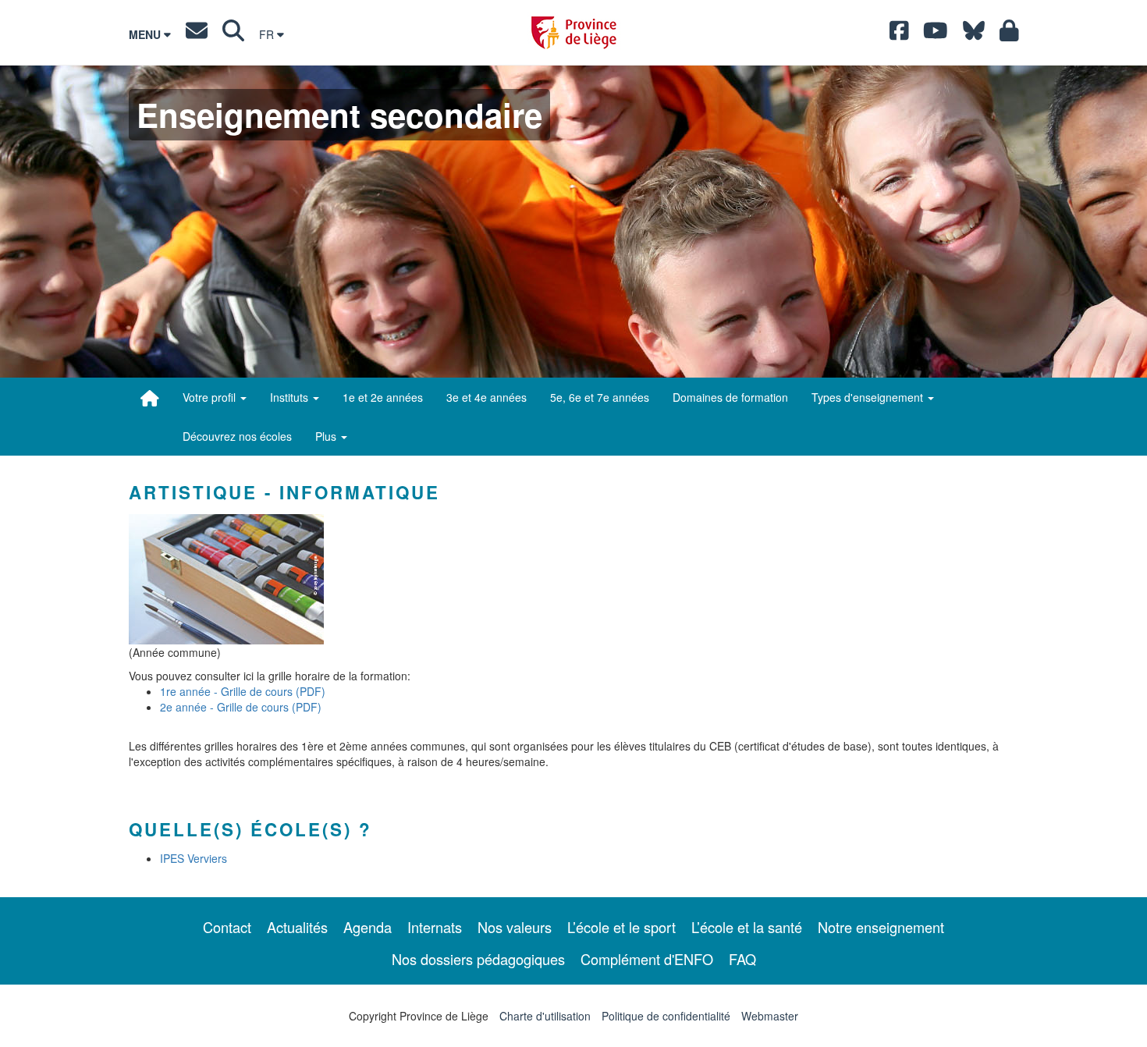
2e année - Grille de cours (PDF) (240, 707)
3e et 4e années (486, 397)
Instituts (290, 397)
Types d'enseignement (868, 397)
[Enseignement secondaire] (150, 398)
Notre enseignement (881, 927)
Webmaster (769, 1016)
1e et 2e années (383, 397)
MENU (146, 34)
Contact (227, 927)
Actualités (297, 927)
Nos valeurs (515, 927)
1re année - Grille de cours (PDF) (242, 691)
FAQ (742, 959)
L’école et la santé (746, 927)
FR (268, 34)
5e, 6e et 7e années (599, 397)
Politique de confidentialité (666, 1016)
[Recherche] (233, 34)
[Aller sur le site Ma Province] (1009, 34)
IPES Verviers (193, 858)
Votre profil (211, 397)
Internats (434, 927)
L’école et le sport (621, 927)
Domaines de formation (730, 397)
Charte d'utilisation (545, 1016)
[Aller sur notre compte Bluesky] (974, 34)
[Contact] (197, 34)
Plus (327, 436)
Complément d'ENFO (647, 959)
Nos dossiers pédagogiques (478, 959)
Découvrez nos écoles (237, 436)
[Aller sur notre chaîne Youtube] (935, 34)
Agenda (367, 927)
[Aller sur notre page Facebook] (899, 34)
